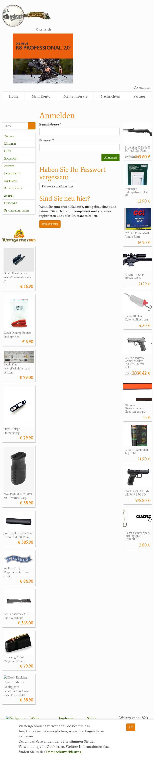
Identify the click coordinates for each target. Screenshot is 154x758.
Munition (10, 143)
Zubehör (9, 166)
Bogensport (11, 158)
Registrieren (50, 224)
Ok (131, 727)
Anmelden (142, 87)
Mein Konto (41, 96)
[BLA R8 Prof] (43, 58)
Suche (91, 718)
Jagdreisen (67, 718)
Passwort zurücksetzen (57, 186)
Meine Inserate (75, 96)
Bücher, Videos (13, 188)
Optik (7, 151)
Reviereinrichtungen (16, 210)
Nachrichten (110, 96)
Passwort (46, 140)
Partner (139, 96)
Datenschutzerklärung (63, 752)
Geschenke (10, 203)
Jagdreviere (10, 181)
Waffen (9, 136)
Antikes (8, 195)
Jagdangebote (12, 173)
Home (13, 96)
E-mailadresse (50, 124)
